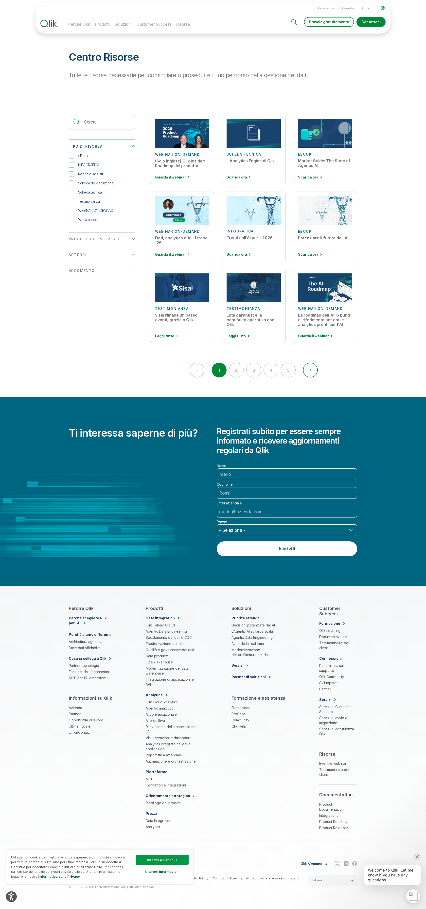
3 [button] (253, 370)
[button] (310, 370)
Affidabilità (195, 878)
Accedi (366, 8)
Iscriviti (287, 548)
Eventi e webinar (332, 763)
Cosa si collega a (87, 658)
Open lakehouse (159, 662)
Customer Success (154, 24)
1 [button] (219, 370)
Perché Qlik (79, 24)
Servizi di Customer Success (335, 709)
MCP (149, 779)
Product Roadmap (334, 822)
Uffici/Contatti (79, 732)
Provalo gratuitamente (329, 22)
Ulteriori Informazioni (162, 871)
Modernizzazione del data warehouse (167, 670)
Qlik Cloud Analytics (162, 702)
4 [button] (271, 370)
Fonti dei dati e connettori (89, 672)
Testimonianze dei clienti (334, 645)
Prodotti (102, 24)
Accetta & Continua (162, 860)
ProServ (238, 714)
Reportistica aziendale (164, 755)
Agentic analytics (159, 708)
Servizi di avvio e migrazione (333, 720)
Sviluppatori (328, 683)
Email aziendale (229, 503)
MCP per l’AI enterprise (87, 678)
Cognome (225, 484)
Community (240, 720)
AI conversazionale (161, 714)
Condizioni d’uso (225, 878)
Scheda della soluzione (95, 183)
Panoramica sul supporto (331, 668)
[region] (100, 866)
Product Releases (333, 828)
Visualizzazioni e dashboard (169, 738)
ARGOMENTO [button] (82, 270)
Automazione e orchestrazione (171, 761)
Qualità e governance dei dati (170, 650)
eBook (83, 156)
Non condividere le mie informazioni (272, 878)
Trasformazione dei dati (165, 644)
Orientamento (168, 796)
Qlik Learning (329, 630)
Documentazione (333, 637)
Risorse (183, 24)
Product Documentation (331, 806)
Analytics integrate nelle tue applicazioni (168, 746)
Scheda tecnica (90, 192)
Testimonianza (89, 201)
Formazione (240, 708)
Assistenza (325, 8)
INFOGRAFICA (88, 165)
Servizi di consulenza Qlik (336, 731)
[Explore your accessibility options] (11, 896)
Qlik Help (238, 726)
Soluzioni (123, 24)
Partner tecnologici (84, 665)
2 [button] (236, 370)
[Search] (294, 22)
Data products (157, 656)
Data (160, 618)
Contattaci (371, 22)
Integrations (328, 815)
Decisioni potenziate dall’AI (253, 625)
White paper (87, 219)
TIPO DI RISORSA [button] (86, 146)
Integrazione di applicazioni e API (170, 681)
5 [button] (288, 370)
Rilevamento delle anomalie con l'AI (171, 729)
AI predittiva (155, 720)
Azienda (347, 8)
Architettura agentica (85, 642)
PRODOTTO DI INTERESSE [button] (94, 239)
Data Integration (158, 821)
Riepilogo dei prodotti (163, 803)
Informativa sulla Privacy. (60, 876)
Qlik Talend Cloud (160, 625)
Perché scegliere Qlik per (87, 620)
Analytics (153, 827)
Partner (75, 714)
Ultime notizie (79, 726)
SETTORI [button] (77, 255)
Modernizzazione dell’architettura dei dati (250, 652)
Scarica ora (237, 177)
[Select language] (383, 8)
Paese (222, 522)
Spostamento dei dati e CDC (169, 637)
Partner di (248, 677)
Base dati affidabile (84, 648)
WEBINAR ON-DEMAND (95, 210)
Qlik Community (331, 677)
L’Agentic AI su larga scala (252, 631)
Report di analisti (90, 174)
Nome (221, 466)
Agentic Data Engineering (166, 631)
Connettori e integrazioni (166, 785)
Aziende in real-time (247, 644)
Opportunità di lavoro (86, 720)
